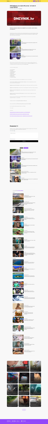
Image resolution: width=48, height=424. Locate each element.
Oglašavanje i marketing (12, 422)
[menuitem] (40, 1)
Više (24, 409)
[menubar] (40, 1)
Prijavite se (24, 141)
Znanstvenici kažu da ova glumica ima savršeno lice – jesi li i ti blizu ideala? (20, 112)
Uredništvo (8, 422)
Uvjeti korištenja (18, 422)
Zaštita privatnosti (22, 422)
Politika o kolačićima (27, 422)
